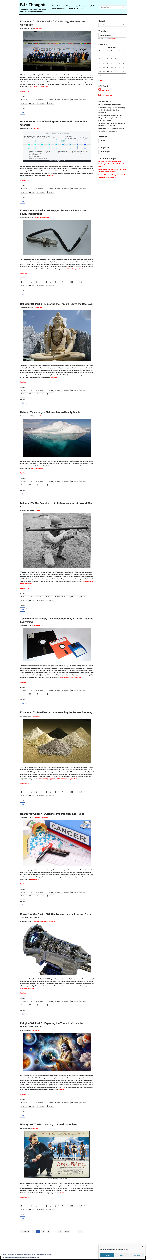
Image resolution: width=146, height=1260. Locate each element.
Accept (107, 1255)
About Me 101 (56, 6)
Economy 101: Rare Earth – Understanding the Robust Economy (56, 712)
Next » (67, 1231)
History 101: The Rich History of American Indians (48, 1124)
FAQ (82, 8)
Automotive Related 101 (42, 217)
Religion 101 (38, 307)
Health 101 (37, 128)
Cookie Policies (91, 6)
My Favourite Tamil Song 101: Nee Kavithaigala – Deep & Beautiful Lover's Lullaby (111, 164)
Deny (122, 1255)
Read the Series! (73, 8)
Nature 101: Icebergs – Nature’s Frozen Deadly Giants (50, 412)
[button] (142, 1246)
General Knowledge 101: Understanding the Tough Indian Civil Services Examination (111, 110)
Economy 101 (38, 28)
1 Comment (36, 817)
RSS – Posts (105, 90)
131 (60, 1231)
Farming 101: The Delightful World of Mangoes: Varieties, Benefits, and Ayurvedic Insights (110, 118)
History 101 (38, 510)
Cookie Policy (35, 1257)
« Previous (25, 1231)
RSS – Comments (106, 96)
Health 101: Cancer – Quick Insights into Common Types (52, 813)
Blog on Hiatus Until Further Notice (109, 104)
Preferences (136, 1255)
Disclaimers (67, 6)
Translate (113, 39)
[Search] (124, 7)
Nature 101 (37, 416)
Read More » (24, 91)
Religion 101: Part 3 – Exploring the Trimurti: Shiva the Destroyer (56, 303)
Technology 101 (37, 625)
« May (100, 80)
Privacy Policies (79, 6)
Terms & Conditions (58, 8)
